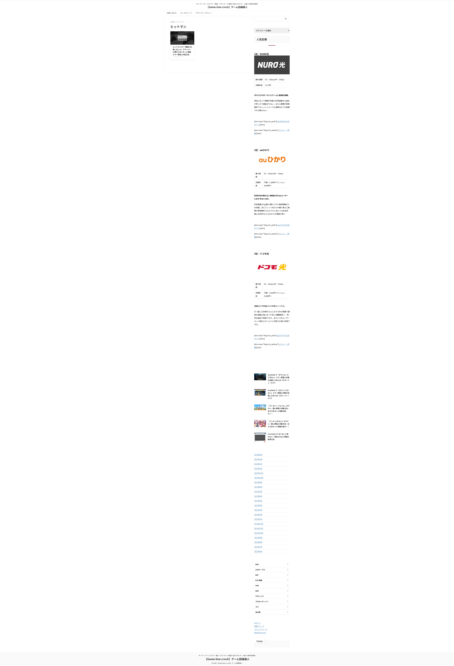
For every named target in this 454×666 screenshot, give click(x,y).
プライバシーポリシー (204, 13)
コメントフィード (260, 629)
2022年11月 (258, 473)
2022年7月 (258, 491)
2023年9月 (258, 454)
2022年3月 (258, 510)
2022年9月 (258, 482)
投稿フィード (259, 626)
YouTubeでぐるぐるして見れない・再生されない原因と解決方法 (278, 436)
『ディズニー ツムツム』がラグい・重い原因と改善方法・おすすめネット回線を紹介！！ (279, 409)
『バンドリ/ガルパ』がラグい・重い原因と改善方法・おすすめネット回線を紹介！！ (278, 424)
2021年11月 (258, 528)
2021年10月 (258, 533)
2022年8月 (258, 487)
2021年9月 (258, 537)
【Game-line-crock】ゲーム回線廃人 (227, 7)
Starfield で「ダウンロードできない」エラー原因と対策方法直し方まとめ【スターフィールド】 (278, 379)
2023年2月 (258, 464)
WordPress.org (260, 632)
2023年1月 (258, 468)
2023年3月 (258, 459)
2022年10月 (258, 478)
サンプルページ (186, 13)
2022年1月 (258, 519)
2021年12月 (258, 524)
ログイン (257, 623)
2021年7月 (258, 547)
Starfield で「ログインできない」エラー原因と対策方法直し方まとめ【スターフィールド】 (278, 394)
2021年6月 (258, 551)
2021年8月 (258, 542)
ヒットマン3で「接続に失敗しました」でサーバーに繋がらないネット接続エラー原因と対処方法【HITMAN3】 (182, 52)
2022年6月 (258, 496)
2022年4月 (258, 505)
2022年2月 (258, 514)
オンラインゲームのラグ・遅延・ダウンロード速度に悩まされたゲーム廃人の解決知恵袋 (227, 655)
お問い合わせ (172, 13)
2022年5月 (258, 501)
